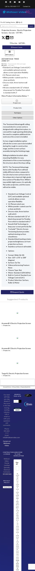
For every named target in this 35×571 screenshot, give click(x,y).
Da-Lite (12, 33)
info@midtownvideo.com (11, 437)
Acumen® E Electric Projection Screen (16, 348)
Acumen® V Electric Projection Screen (16, 323)
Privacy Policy (16, 387)
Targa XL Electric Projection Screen (15, 373)
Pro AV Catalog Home (7, 22)
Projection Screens (9, 30)
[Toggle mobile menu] (31, 15)
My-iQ (20, 22)
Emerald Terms (7, 387)
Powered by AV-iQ (25, 387)
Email (17, 463)
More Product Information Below (14, 96)
